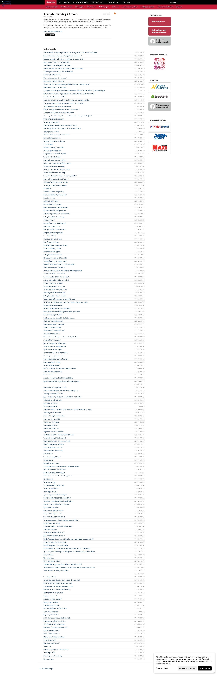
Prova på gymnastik (50, 406)
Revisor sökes (48, 375)
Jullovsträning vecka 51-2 (52, 138)
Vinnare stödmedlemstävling (53, 451)
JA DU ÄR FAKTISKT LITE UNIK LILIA (55, 469)
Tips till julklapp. (49, 558)
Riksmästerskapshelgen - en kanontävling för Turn (61, 337)
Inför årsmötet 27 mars (51, 242)
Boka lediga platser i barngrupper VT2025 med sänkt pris (63, 128)
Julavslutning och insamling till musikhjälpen (58, 501)
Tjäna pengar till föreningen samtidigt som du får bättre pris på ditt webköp (69, 552)
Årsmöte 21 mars (49, 198)
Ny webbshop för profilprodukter (55, 211)
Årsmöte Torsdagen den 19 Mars (55, 97)
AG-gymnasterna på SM (52, 523)
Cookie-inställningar (46, 669)
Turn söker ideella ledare (52, 157)
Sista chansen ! (49, 460)
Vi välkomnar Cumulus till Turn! (54, 331)
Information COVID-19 (51, 425)
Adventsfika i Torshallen (52, 340)
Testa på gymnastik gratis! (52, 151)
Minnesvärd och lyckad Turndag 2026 (56, 62)
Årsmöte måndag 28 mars (60, 14)
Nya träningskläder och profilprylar (55, 359)
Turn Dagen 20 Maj (50, 492)
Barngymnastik (63, 2)
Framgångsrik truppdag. (52, 605)
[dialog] (184, 662)
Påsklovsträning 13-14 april (53, 315)
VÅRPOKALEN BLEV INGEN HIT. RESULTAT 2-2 (58, 526)
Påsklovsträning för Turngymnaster (56, 182)
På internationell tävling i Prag (54, 485)
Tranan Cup (48, 646)
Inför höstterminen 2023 (52, 226)
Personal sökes (49, 555)
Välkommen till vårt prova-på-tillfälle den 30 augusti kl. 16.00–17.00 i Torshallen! (70, 53)
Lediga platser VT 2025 (51, 132)
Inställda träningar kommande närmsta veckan (60, 368)
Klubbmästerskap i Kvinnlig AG (54, 324)
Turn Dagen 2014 (49, 653)
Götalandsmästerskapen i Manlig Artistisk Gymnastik (62, 580)
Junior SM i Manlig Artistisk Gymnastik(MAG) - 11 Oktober (63, 397)
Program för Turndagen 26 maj (54, 166)
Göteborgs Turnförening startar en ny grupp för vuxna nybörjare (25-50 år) (69, 567)
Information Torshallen (51, 422)
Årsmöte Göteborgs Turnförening (55, 542)
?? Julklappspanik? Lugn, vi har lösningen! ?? (58, 106)
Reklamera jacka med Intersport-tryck (56, 214)
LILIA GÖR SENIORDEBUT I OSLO (54, 536)
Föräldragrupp (48, 479)
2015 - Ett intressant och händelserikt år (57, 618)
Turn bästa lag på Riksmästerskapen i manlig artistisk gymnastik (65, 302)
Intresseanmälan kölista (52, 561)
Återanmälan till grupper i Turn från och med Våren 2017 (63, 564)
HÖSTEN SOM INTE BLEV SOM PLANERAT (57, 498)
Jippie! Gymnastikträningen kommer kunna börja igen (62, 381)
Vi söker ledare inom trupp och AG (55, 289)
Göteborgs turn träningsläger (54, 656)
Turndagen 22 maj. (50, 577)
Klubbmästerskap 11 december (54, 267)
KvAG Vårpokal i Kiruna (51, 634)
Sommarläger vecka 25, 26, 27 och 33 (56, 179)
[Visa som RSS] (115, 14)
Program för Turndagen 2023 (53, 233)
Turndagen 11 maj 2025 (51, 122)
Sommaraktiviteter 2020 (52, 419)
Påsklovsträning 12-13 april (53, 239)
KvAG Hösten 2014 (50, 640)
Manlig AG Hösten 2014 (51, 643)
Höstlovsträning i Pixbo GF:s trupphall (56, 277)
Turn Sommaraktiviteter (52, 365)
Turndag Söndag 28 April (52, 457)
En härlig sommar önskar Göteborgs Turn (58, 476)
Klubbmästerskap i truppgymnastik (55, 207)
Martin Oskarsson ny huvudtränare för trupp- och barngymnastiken (67, 100)
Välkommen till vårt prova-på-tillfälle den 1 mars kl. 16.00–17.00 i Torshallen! (69, 94)
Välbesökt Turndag (50, 529)
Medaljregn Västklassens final (54, 637)
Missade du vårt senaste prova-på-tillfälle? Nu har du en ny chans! (66, 84)
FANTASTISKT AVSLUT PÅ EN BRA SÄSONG (58, 583)
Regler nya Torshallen (51, 615)
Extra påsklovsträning (51, 463)
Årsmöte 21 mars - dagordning (54, 192)
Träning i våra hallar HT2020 (53, 394)
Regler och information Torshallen (55, 608)
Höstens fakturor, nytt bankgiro (54, 473)
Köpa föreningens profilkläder (54, 444)
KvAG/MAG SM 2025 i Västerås (54, 119)
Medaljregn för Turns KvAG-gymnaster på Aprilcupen (62, 312)
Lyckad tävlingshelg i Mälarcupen (55, 343)
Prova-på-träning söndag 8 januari (55, 261)
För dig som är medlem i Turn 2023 (55, 258)
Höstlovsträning (49, 220)
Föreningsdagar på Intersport (54, 356)
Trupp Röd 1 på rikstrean (52, 334)
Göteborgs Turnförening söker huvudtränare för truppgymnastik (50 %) (68, 116)
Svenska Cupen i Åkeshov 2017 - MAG (56, 504)
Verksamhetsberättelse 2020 (53, 372)
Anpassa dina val (162, 668)
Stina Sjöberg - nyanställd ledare (55, 346)
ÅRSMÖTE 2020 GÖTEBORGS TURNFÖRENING (59, 435)
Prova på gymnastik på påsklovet (55, 195)
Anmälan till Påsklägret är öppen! (55, 87)
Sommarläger (48, 454)
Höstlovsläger (48, 144)
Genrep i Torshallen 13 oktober (54, 141)
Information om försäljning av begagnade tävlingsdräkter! (63, 68)
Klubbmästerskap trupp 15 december (56, 135)
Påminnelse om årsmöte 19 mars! (55, 78)
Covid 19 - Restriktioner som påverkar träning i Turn (61, 391)
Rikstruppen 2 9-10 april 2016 (53, 593)
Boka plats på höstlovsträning (54, 217)
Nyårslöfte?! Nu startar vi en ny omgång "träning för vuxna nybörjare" (67, 548)
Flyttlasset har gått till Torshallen (55, 621)
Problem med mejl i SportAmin (54, 147)
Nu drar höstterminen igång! (53, 283)
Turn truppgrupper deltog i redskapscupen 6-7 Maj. (61, 520)
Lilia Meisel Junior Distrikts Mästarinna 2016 (58, 586)
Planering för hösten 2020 (52, 413)
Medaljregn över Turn (51, 602)
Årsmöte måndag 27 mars (52, 248)
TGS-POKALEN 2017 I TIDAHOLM (54, 517)
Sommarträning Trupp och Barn (54, 416)
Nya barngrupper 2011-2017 (53, 447)
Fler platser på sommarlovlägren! (55, 154)
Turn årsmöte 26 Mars (51, 488)
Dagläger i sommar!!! (50, 596)
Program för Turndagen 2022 (53, 305)
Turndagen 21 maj (50, 236)
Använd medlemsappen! (52, 252)
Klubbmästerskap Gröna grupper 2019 (57, 441)
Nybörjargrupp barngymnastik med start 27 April (60, 125)
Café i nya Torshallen (51, 612)
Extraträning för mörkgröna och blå (55, 245)
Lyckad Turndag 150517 (51, 631)
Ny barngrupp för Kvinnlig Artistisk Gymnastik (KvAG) (61, 466)
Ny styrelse (47, 188)
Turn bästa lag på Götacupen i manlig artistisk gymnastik (63, 271)
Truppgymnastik (97, 2)
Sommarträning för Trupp (52, 362)
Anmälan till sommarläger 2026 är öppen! (57, 65)
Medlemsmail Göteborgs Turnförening (57, 589)
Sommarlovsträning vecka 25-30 (54, 160)
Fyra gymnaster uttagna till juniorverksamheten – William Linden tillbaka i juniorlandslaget (74, 91)
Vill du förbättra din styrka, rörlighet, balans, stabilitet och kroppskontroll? (69, 539)
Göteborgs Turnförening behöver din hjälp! (58, 72)
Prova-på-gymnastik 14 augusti (54, 286)
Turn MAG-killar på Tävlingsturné (55, 438)
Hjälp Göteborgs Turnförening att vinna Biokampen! (61, 109)
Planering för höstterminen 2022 (55, 293)
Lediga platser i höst (50, 403)
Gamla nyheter (49, 659)
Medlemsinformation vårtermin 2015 (56, 627)
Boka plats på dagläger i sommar (55, 229)
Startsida (51, 2)
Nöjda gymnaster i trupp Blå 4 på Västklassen (59, 318)
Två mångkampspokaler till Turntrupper (57, 308)
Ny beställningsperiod (51, 507)
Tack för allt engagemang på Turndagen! (57, 163)
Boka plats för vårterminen (53, 255)
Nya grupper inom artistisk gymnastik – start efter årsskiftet (64, 103)
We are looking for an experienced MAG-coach (59, 299)
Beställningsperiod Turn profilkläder (56, 545)
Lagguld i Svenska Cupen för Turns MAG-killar (59, 264)
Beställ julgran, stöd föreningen (54, 624)
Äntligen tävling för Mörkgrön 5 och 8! (56, 280)
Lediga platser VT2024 (51, 201)
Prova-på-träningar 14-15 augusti (55, 223)
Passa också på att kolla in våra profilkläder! (59, 113)
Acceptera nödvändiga (187, 668)
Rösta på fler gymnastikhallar (54, 511)
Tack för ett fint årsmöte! (52, 75)
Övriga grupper (113, 2)
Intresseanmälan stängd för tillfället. (56, 571)
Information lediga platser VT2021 (55, 387)
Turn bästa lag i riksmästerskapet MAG (57, 169)
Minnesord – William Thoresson (54, 81)
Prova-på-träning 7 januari (52, 204)
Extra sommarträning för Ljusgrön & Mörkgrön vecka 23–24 (64, 59)
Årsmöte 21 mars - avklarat (53, 599)
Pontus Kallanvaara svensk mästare (56, 649)
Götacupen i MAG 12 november (54, 274)
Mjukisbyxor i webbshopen (53, 349)
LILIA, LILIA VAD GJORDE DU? (53, 514)
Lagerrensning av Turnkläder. (54, 432)
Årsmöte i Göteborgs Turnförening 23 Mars (58, 378)
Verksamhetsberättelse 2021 (54, 32)
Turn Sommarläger (50, 482)
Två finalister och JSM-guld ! (53, 400)
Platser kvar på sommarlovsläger (55, 173)
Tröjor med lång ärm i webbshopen (55, 353)
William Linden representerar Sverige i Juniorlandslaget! (63, 56)
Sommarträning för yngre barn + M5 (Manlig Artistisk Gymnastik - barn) (67, 409)
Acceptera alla (205, 668)
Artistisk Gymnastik (80, 2)
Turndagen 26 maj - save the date (55, 185)
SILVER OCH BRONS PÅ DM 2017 (54, 533)
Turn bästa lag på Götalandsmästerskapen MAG (60, 176)
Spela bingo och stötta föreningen (55, 495)
